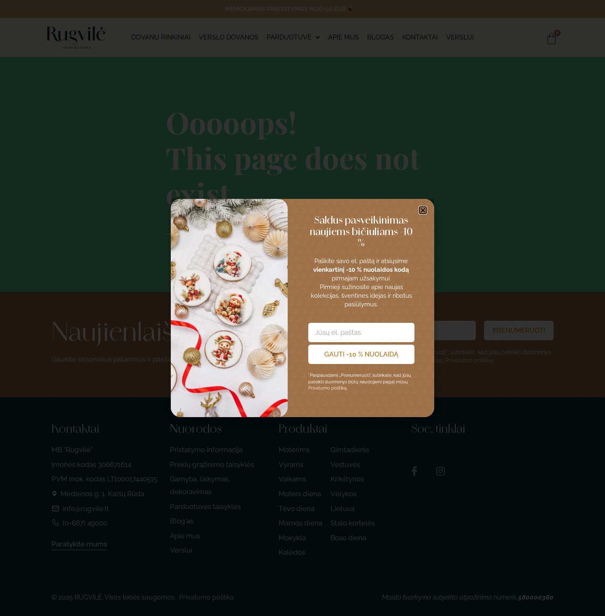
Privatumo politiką (327, 388)
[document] (302, 308)
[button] (423, 210)
